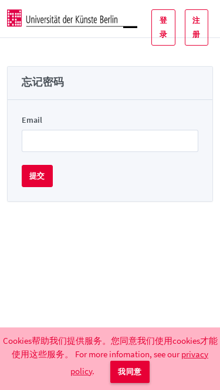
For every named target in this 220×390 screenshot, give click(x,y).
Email (32, 120)
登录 (163, 27)
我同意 (129, 372)
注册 (196, 27)
